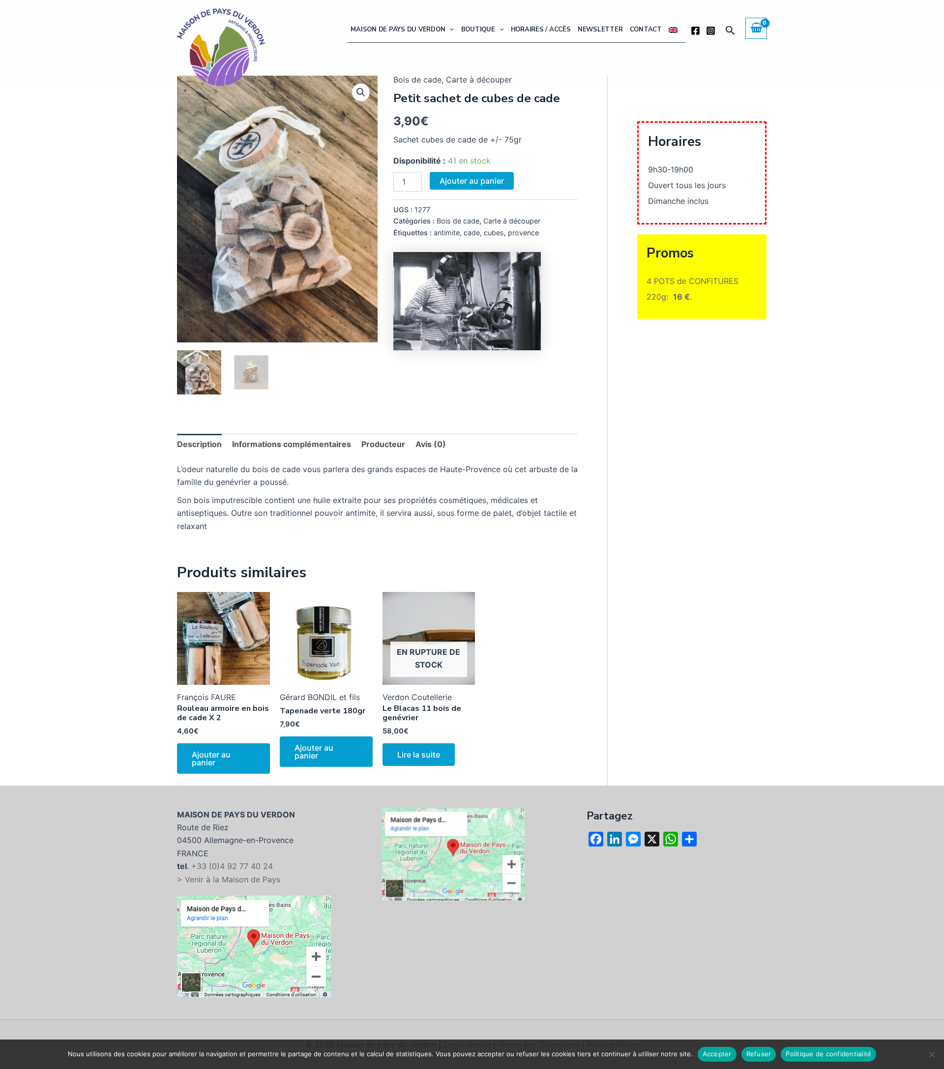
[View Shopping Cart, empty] (756, 28)
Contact (646, 29)
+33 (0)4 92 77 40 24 (232, 866)
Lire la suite (418, 755)
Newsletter (600, 29)
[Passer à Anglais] (673, 30)
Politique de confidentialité (828, 1054)
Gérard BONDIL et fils (320, 697)
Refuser (758, 1054)
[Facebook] (695, 30)
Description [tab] (199, 444)
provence (523, 232)
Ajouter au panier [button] (211, 758)
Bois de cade (458, 221)
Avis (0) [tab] (430, 444)
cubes (494, 232)
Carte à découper (511, 221)
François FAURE (206, 697)
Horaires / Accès (541, 29)
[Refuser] (932, 1054)
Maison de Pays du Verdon (398, 29)
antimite (447, 232)
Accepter (717, 1054)
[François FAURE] (467, 301)
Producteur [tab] (383, 444)
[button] (449, 30)
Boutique (478, 29)
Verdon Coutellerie (417, 697)
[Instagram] (710, 30)
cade (472, 232)
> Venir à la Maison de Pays (228, 879)
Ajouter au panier (472, 181)
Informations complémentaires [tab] (291, 444)
